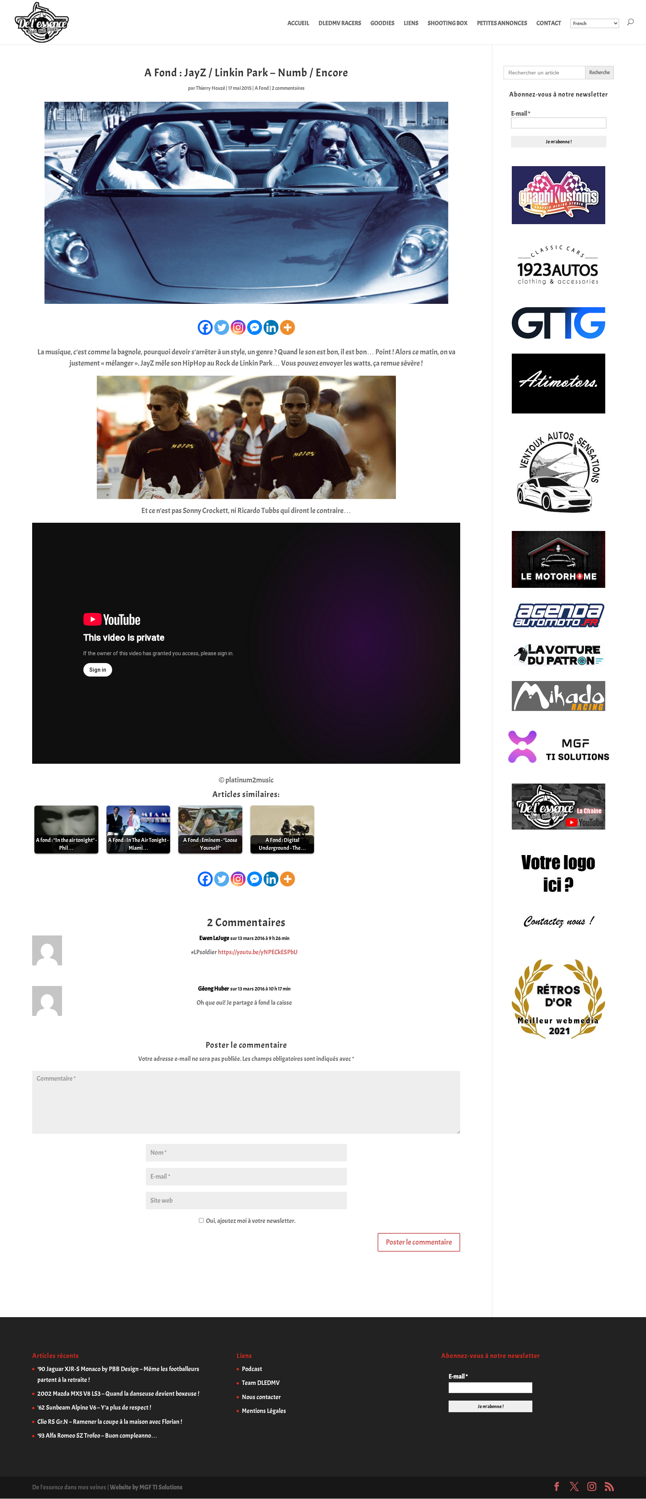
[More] (287, 327)
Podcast (252, 1369)
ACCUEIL (298, 24)
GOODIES (382, 24)
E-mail (520, 113)
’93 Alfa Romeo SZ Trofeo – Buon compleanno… (97, 1436)
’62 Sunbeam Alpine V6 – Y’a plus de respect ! (94, 1407)
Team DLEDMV (261, 1383)
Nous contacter (261, 1397)
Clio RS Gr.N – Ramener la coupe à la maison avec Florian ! (109, 1422)
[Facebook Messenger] (254, 327)
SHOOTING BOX (448, 24)
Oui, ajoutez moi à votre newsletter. (250, 1221)
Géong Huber (213, 988)
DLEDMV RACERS (340, 24)
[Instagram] (238, 327)
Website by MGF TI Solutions (146, 1487)
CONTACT (548, 24)
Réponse (439, 944)
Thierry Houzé (210, 88)
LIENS (411, 24)
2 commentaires (288, 88)
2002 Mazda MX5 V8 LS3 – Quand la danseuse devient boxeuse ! (118, 1394)
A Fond (262, 88)
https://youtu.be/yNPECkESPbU (258, 952)
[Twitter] (221, 327)
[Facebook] (205, 327)
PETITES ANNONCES (502, 24)
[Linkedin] (271, 327)
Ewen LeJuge (214, 938)
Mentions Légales (264, 1411)
